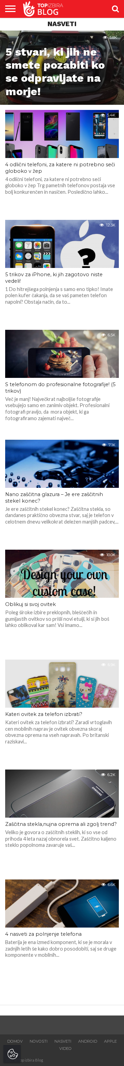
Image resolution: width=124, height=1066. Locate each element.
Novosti (39, 1041)
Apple (110, 1041)
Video (65, 1048)
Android (87, 1041)
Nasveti (62, 1041)
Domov (15, 1041)
